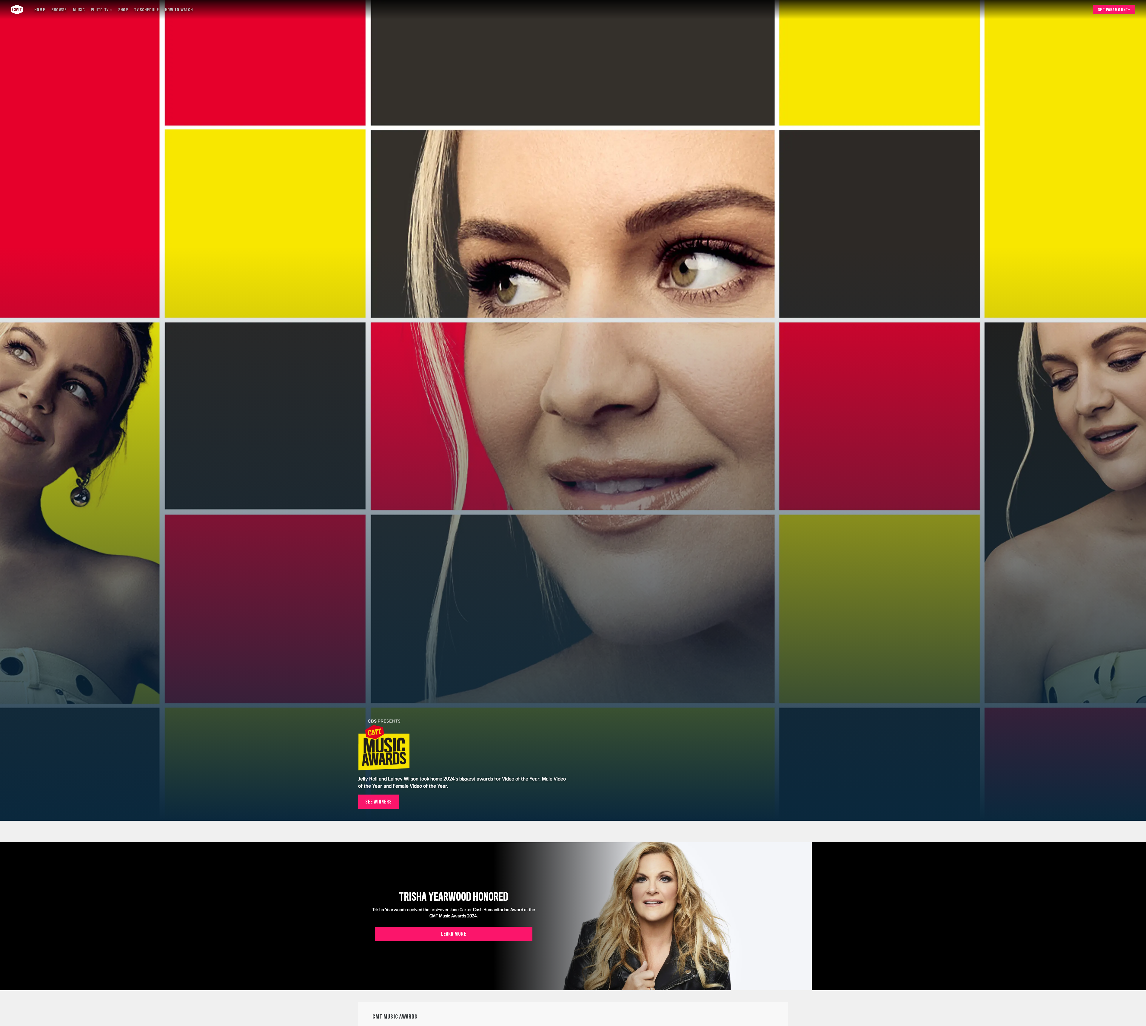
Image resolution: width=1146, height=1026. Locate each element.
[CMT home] (17, 9)
